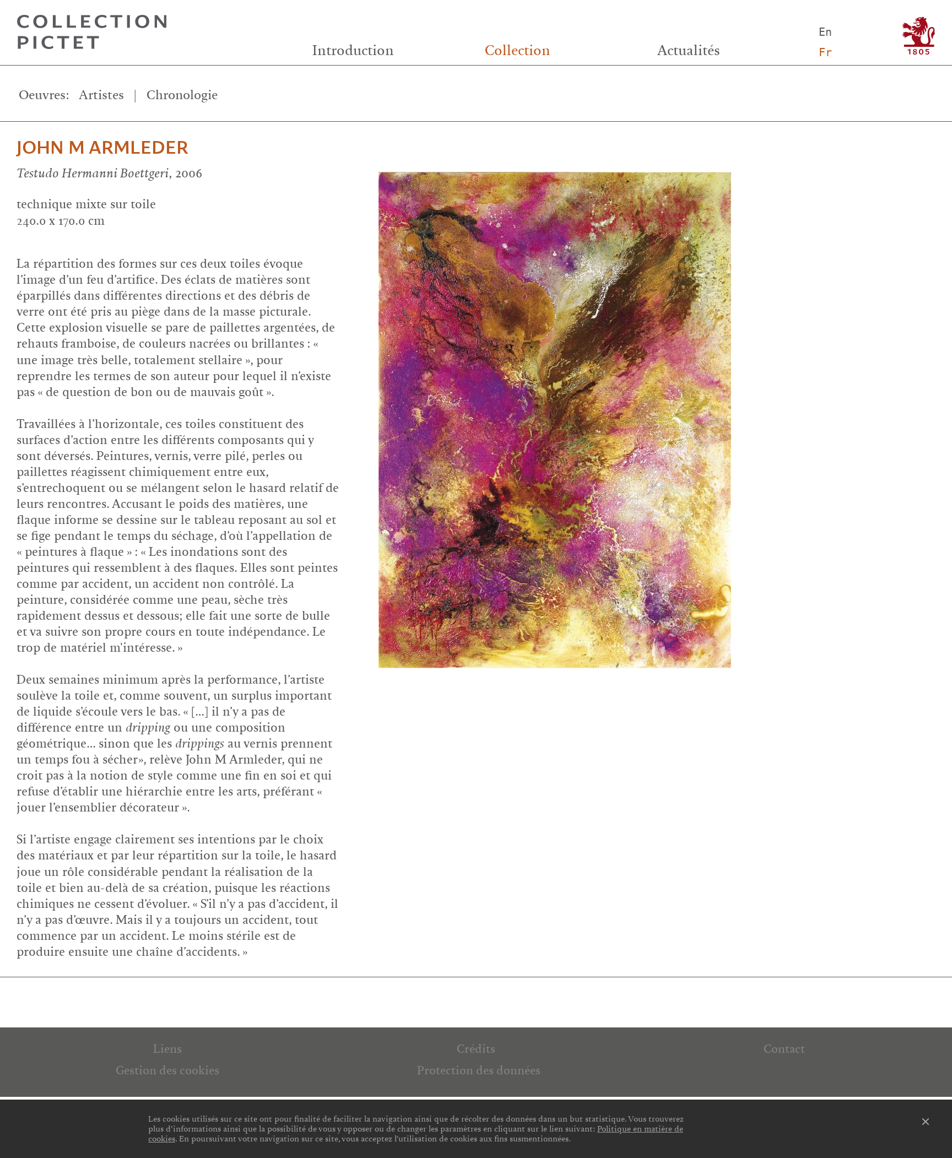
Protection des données (478, 1070)
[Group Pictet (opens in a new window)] (918, 36)
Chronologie (182, 95)
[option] (658, 411)
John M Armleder (102, 148)
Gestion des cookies (167, 1070)
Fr (825, 52)
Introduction (353, 50)
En (825, 32)
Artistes (101, 95)
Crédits (476, 1049)
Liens (167, 1049)
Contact (784, 1049)
